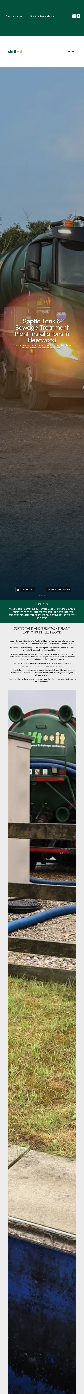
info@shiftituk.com (60, 589)
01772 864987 (15, 16)
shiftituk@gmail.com (43, 16)
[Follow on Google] (78, 16)
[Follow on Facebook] (74, 16)
